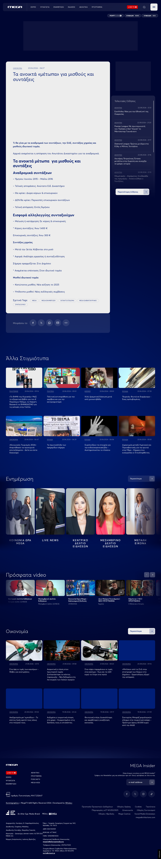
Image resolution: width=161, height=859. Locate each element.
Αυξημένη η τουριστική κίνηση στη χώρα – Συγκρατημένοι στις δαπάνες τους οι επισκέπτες (61, 720)
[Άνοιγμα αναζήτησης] (144, 7)
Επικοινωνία (127, 810)
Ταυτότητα (150, 807)
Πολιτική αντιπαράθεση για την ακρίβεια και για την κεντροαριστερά (61, 399)
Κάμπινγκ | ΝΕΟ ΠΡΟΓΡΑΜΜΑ (135, 600)
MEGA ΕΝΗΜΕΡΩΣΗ (48, 300)
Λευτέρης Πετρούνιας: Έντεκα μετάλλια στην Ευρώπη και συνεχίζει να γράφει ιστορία (130, 161)
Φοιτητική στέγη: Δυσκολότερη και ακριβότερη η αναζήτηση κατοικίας (98, 720)
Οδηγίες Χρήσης (124, 807)
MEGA (34, 300)
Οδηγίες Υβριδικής (106, 814)
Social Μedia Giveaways (145, 814)
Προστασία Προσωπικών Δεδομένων (97, 807)
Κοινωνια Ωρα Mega (20, 542)
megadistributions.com (145, 817)
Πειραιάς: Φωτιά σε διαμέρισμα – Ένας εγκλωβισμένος (136, 397)
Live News (50, 540)
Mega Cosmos (124, 814)
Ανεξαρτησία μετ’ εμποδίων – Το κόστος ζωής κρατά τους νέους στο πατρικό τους (23, 720)
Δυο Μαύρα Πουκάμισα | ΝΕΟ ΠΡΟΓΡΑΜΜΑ (109, 600)
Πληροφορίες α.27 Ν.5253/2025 (105, 810)
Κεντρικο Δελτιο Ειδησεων (80, 543)
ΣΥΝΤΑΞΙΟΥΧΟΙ (20, 304)
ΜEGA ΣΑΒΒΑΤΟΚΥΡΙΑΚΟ (88, 300)
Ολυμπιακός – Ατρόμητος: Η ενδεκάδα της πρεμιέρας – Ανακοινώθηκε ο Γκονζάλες (131, 178)
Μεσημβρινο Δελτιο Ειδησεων (110, 543)
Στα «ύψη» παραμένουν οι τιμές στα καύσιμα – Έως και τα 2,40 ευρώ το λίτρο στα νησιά (98, 672)
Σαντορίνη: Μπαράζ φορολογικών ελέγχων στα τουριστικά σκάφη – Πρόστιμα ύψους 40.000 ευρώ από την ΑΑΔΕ (137, 721)
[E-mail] (57, 322)
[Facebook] (33, 322)
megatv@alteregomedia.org (53, 842)
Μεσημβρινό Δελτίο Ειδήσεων (47, 600)
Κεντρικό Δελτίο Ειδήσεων (20, 599)
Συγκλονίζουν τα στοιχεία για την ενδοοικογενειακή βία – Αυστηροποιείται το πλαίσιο (98, 447)
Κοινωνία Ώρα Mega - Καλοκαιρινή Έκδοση (77, 600)
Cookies (138, 807)
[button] (153, 7)
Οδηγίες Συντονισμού (146, 810)
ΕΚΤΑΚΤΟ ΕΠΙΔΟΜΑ (67, 300)
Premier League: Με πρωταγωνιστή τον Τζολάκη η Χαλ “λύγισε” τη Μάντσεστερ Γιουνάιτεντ (129, 129)
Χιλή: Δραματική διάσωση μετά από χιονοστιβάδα (98, 397)
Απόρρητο (159, 854)
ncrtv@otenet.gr (49, 853)
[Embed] (66, 322)
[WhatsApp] (49, 322)
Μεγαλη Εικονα (140, 542)
